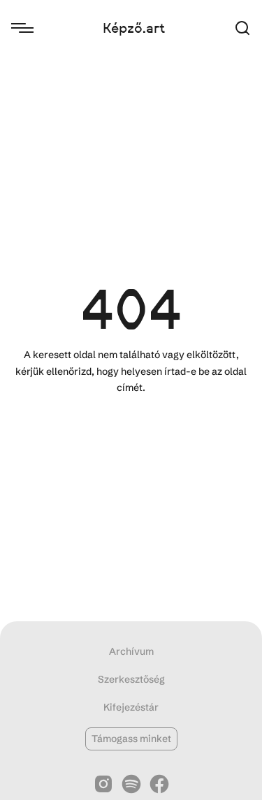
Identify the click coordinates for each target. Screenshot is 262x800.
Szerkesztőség (131, 679)
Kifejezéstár (131, 707)
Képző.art (134, 28)
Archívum (131, 651)
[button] (242, 28)
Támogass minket (131, 738)
